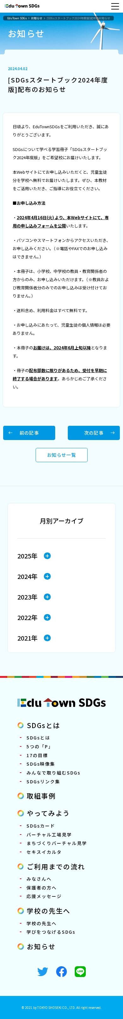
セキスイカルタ (44, 852)
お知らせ (36, 18)
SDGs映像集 (40, 764)
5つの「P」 (39, 746)
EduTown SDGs (17, 18)
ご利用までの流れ (56, 866)
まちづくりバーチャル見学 (56, 843)
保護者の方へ (41, 887)
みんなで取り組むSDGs (53, 772)
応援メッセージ (44, 896)
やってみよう (48, 813)
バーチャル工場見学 (49, 834)
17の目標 (37, 755)
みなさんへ (39, 879)
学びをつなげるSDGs (50, 932)
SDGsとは (44, 725)
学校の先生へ (49, 910)
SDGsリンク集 (43, 781)
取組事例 (41, 795)
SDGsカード (40, 826)
